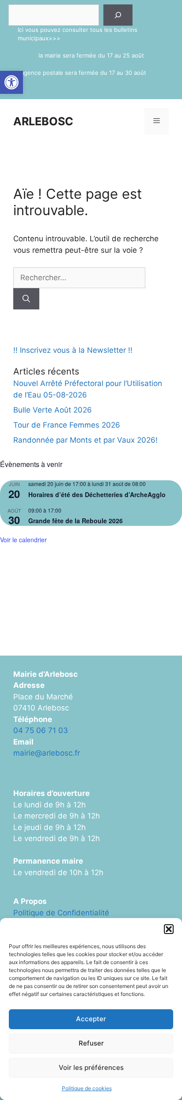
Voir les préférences (91, 1067)
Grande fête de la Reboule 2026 (75, 520)
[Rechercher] (118, 15)
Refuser (91, 1043)
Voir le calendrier (23, 539)
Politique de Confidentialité (61, 912)
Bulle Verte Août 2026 (52, 409)
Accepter (91, 1019)
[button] (11, 82)
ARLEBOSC (43, 121)
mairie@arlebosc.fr (46, 753)
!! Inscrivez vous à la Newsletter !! (73, 350)
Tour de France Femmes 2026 (66, 425)
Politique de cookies (87, 1088)
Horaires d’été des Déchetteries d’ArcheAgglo (97, 494)
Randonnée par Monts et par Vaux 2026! (85, 440)
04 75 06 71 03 (40, 730)
